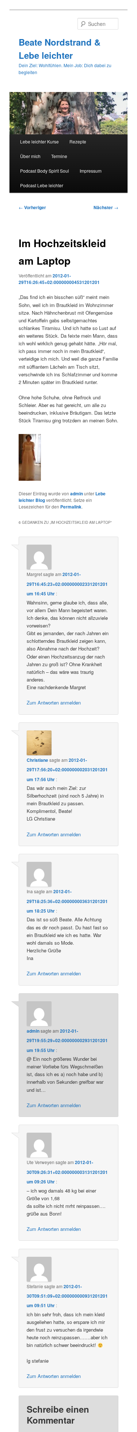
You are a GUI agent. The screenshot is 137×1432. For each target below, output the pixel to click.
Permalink (70, 506)
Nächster (106, 207)
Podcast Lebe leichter (41, 185)
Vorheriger (32, 207)
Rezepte (77, 141)
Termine (59, 156)
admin (76, 493)
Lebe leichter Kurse (39, 141)
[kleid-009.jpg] (30, 478)
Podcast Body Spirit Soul (44, 171)
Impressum (91, 171)
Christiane (37, 760)
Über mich (30, 156)
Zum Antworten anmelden (54, 702)
